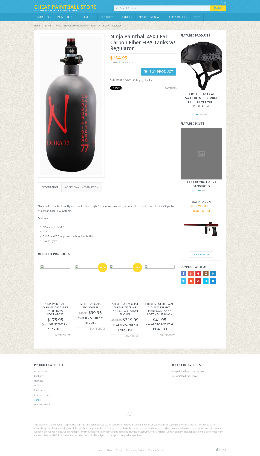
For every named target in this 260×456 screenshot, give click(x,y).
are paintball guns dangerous (201, 184)
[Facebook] (183, 273)
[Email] (213, 281)
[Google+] (191, 273)
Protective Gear (149, 17)
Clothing (107, 17)
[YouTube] (198, 281)
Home (37, 25)
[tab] (50, 187)
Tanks (126, 17)
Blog (196, 17)
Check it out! (200, 254)
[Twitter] (183, 281)
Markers (43, 17)
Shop (223, 2)
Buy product (161, 71)
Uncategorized (42, 404)
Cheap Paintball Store (65, 6)
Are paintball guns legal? (185, 375)
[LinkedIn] (213, 273)
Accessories (177, 17)
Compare (171, 87)
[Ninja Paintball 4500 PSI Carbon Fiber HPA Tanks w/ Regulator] (71, 105)
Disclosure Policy (135, 450)
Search (218, 8)
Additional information (82, 187)
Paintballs (65, 17)
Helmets (87, 17)
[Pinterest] (198, 273)
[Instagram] (206, 273)
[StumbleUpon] (191, 281)
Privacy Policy (155, 450)
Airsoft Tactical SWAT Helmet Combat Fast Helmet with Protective (201, 100)
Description (50, 187)
